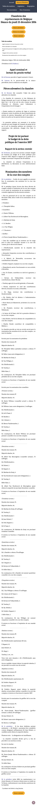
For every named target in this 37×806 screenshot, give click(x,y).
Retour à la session (18, 32)
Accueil (11, 2)
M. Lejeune (6, 80)
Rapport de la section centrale (10, 53)
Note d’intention (25, 10)
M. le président (6, 179)
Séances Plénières (22, 2)
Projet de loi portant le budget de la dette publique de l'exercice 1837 (17, 49)
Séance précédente (18, 28)
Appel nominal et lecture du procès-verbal (12, 44)
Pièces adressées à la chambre (9, 46)
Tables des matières (8, 6)
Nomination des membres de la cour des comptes (14, 55)
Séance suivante (18, 36)
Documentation (12, 10)
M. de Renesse (6, 77)
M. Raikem (14, 64)
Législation (20, 6)
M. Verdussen (6, 153)
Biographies (31, 6)
